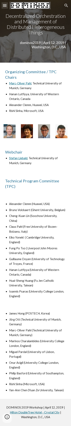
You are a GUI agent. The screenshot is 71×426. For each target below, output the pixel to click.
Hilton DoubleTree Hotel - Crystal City (35, 412)
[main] (35, 24)
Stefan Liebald (18, 158)
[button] (4, 5)
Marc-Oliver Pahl (20, 83)
